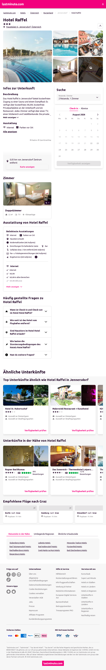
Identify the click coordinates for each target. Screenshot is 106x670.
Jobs (31, 602)
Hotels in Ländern (88, 587)
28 (85, 150)
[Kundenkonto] (103, 4)
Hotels (23, 13)
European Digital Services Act (66, 596)
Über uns (32, 574)
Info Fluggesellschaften (65, 582)
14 (85, 137)
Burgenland (48, 13)
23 (98, 143)
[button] (27, 56)
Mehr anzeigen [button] (12, 287)
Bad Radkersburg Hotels (19, 550)
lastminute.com (9, 13)
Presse (32, 606)
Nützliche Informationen (65, 591)
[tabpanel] (53, 549)
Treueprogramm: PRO (64, 610)
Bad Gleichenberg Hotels (77, 550)
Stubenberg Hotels (17, 543)
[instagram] (14, 574)
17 (60, 143)
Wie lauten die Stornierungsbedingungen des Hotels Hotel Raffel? (25, 344)
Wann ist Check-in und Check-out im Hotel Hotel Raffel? (26, 311)
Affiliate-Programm (36, 615)
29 (91, 150)
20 (79, 143)
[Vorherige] (60, 114)
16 (98, 137)
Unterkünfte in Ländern (87, 603)
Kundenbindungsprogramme (40, 619)
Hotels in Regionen (88, 591)
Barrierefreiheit (62, 602)
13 (79, 137)
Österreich (34, 13)
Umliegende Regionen (44, 534)
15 (91, 137)
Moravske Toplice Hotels (77, 543)
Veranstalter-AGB (36, 598)
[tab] (19, 534)
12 (72, 137)
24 (60, 150)
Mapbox (34, 140)
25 (66, 150)
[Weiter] (98, 114)
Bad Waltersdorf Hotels (47, 547)
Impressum (33, 610)
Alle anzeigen (10, 132)
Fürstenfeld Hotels (74, 547)
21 (85, 143)
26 (72, 150)
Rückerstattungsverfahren (66, 578)
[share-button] (100, 26)
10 (60, 137)
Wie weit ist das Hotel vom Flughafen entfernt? (23, 322)
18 (66, 143)
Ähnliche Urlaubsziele (68, 534)
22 (91, 143)
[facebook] (8, 574)
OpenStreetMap (45, 140)
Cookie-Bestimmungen (38, 589)
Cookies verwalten (36, 593)
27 (79, 150)
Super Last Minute (88, 578)
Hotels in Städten (88, 582)
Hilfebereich (61, 574)
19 (72, 143)
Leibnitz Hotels (44, 543)
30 (98, 150)
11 (66, 137)
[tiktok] (8, 580)
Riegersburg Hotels (17, 554)
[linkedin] (19, 574)
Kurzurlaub (85, 574)
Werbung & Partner (63, 587)
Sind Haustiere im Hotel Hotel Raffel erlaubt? (25, 332)
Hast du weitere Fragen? (22, 355)
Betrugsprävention (63, 606)
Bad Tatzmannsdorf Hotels (20, 547)
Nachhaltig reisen (88, 615)
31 (60, 156)
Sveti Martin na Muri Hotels (49, 550)
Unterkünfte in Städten (87, 596)
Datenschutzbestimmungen (40, 585)
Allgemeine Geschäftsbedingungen (38, 579)
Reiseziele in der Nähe (19, 534)
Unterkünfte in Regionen (87, 610)
